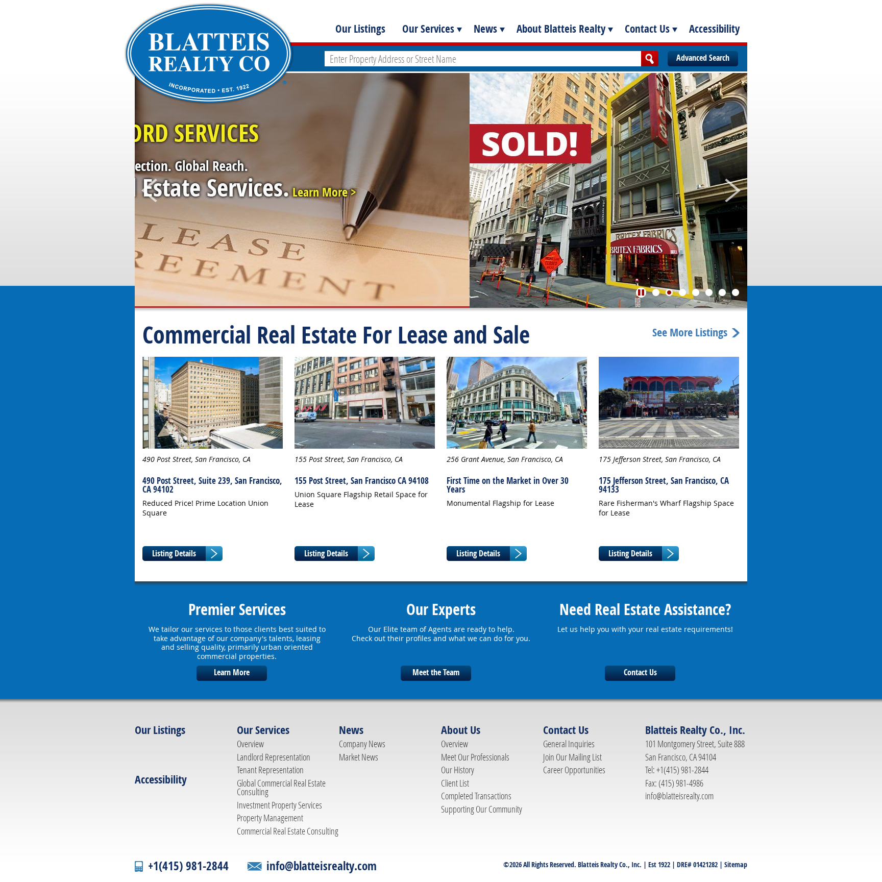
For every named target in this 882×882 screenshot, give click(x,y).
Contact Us (647, 28)
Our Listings (360, 28)
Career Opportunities (574, 770)
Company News (362, 744)
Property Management (270, 818)
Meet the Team (435, 672)
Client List (455, 783)
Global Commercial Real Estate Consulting (281, 787)
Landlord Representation (273, 757)
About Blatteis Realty (561, 28)
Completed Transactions (476, 796)
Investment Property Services (279, 805)
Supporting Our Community (481, 809)
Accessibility (714, 28)
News (485, 28)
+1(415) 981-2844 (188, 866)
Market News (358, 757)
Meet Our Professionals (475, 757)
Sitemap (735, 864)
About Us (460, 730)
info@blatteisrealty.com (679, 796)
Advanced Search (702, 57)
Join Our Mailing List (572, 757)
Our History (457, 770)
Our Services (428, 28)
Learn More (232, 672)
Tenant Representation (270, 770)
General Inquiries (569, 744)
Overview (250, 744)
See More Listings (689, 332)
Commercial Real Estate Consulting (287, 831)
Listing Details (174, 553)
